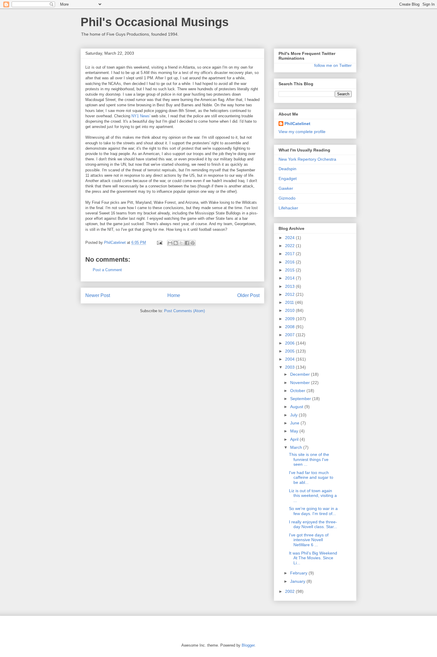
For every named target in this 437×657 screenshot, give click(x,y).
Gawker (286, 188)
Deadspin (287, 168)
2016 (290, 262)
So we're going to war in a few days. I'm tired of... (313, 511)
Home (173, 295)
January (298, 581)
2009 (290, 318)
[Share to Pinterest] (193, 243)
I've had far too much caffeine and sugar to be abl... (311, 477)
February (299, 573)
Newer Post (97, 295)
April (295, 439)
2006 (290, 343)
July (294, 415)
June (295, 423)
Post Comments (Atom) (184, 311)
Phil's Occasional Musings (155, 22)
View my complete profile (302, 131)
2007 (290, 334)
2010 (290, 310)
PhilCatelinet (297, 123)
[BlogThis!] (176, 243)
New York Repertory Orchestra (307, 159)
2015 (290, 270)
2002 (290, 591)
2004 (290, 359)
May (294, 431)
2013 (290, 286)
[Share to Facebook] (187, 243)
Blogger (248, 645)
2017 (290, 253)
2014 (290, 278)
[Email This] (170, 243)
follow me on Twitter (333, 65)
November (300, 382)
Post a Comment (107, 270)
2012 (290, 294)
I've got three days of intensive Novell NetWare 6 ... (308, 540)
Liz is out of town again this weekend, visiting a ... (313, 495)
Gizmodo (287, 198)
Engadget (288, 178)
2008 (290, 326)
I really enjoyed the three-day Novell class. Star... (313, 524)
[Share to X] (181, 243)
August (297, 406)
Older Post (248, 295)
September (301, 398)
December (300, 374)
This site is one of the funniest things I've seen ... (309, 459)
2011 (290, 302)
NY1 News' (140, 116)
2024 (290, 237)
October (298, 390)
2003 (290, 367)
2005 (290, 351)
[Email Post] (159, 242)
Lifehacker (288, 208)
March (296, 447)
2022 (290, 245)
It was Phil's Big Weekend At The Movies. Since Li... (313, 558)
